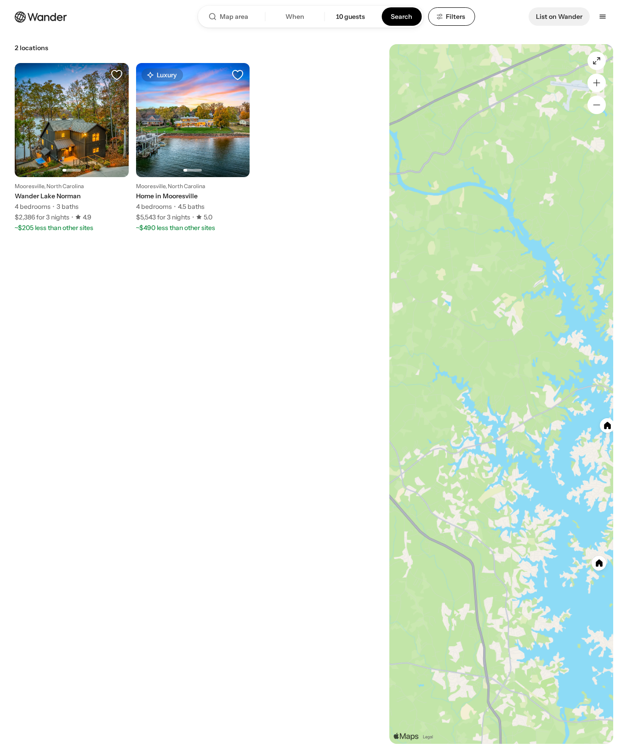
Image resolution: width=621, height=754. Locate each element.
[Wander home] (41, 16)
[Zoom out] (596, 105)
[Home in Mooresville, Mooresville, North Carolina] (193, 142)
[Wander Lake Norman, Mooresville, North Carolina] (72, 142)
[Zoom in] (596, 83)
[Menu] (602, 16)
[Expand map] (596, 61)
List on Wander (559, 16)
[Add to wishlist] (116, 75)
